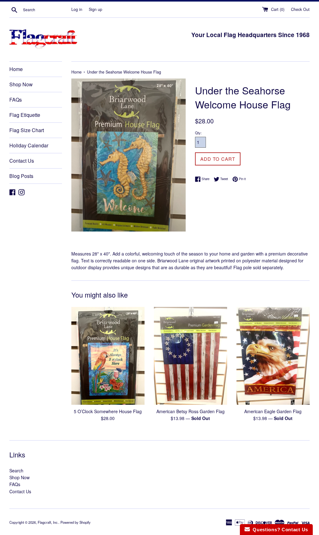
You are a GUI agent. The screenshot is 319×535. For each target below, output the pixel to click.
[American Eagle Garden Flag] (273, 355)
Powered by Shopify (75, 522)
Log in (76, 9)
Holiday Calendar (28, 145)
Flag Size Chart (26, 130)
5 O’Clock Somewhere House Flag (108, 411)
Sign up (95, 9)
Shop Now (21, 84)
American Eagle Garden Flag (273, 411)
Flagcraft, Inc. (48, 522)
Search (16, 470)
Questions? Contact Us (279, 529)
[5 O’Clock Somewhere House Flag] (108, 355)
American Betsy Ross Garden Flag (190, 411)
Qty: (198, 132)
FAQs (15, 99)
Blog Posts (21, 175)
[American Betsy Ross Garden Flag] (190, 355)
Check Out (300, 9)
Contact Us (21, 160)
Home (16, 69)
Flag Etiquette (24, 114)
